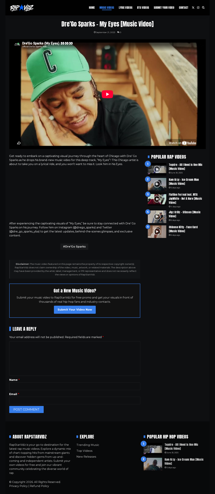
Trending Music (87, 445)
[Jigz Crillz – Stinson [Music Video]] (157, 216)
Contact (183, 8)
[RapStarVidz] (21, 8)
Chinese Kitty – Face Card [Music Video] (183, 229)
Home (92, 8)
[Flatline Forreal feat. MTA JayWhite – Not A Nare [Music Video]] (157, 199)
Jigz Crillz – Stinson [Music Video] (185, 214)
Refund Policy (39, 486)
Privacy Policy (18, 486)
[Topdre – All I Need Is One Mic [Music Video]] (157, 169)
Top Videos (84, 450)
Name (14, 379)
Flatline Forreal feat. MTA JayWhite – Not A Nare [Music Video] (185, 199)
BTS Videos (143, 8)
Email (14, 394)
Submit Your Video (164, 8)
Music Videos (106, 8)
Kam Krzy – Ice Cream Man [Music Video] (184, 182)
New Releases (86, 456)
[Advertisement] (74, 193)
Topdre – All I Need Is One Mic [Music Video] (185, 167)
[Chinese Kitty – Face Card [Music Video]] (157, 231)
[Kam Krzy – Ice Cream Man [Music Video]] (157, 184)
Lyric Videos (125, 8)
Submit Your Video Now (75, 309)
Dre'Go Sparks (75, 246)
